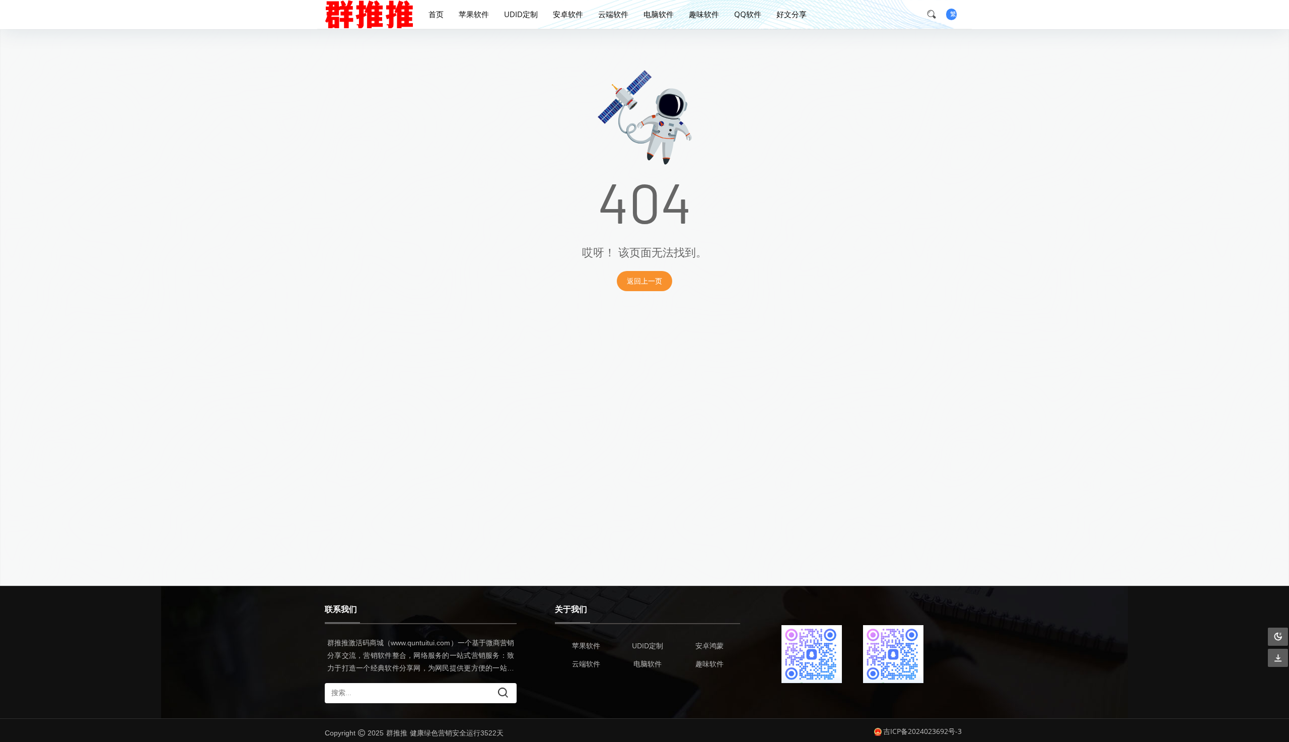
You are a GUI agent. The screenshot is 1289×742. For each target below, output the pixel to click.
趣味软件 (704, 14)
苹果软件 (474, 14)
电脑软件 (658, 14)
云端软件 (613, 14)
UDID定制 (521, 14)
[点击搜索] (935, 14)
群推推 (396, 732)
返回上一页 (644, 281)
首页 (436, 14)
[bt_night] (1278, 637)
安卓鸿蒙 (709, 645)
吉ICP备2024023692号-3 (922, 731)
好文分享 (791, 14)
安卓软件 (568, 14)
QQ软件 (747, 14)
